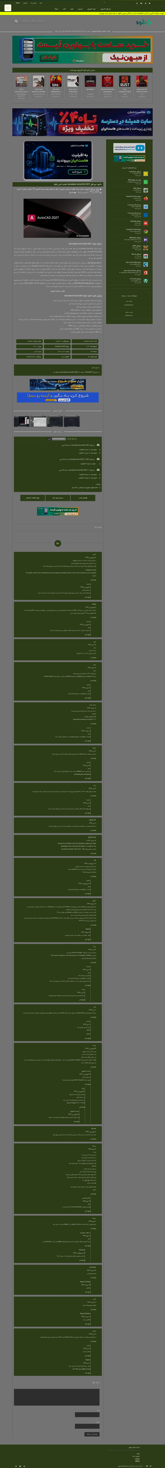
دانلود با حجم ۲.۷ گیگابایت (88, 464)
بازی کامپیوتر (91, 9)
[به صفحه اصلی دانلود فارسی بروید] (143, 25)
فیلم (72, 9)
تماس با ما (33, 3)
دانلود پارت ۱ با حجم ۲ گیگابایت (88, 450)
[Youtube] (149, 3)
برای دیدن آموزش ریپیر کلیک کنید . (81, 1369)
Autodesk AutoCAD (60, 346)
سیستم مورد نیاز (58, 498)
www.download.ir (59, 439)
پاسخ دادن (93, 580)
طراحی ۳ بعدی (94, 191)
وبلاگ (56, 9)
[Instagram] (141, 3)
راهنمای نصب (83, 498)
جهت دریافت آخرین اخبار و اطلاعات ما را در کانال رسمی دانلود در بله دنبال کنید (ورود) (132, 13)
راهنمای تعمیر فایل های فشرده (82, 774)
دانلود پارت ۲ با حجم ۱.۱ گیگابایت (88, 453)
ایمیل (98, 1422)
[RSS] (137, 3)
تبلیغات (25, 3)
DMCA (18, 3)
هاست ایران (121, 1466)
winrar (79, 771)
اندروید (80, 9)
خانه (41, 3)
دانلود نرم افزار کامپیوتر (99, 31)
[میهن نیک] (129, 158)
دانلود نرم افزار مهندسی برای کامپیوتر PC (45, 189)
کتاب (64, 9)
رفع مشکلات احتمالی (32, 498)
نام (98, 1411)
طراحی (29, 189)
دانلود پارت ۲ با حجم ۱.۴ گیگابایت (88, 478)
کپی (49, 439)
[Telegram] (145, 3)
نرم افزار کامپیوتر (105, 9)
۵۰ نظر (71, 192)
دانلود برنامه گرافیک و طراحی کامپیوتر (72, 189)
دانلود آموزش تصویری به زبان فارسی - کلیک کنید (85, 488)
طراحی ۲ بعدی (22, 189)
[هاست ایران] (129, 148)
